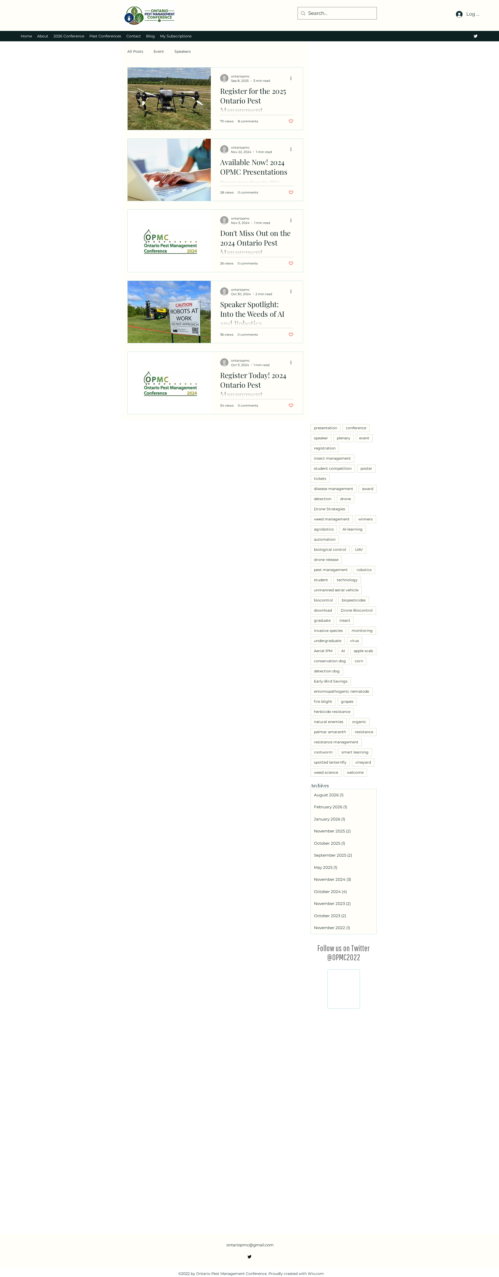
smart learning (355, 752)
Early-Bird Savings (330, 681)
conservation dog (330, 661)
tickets (320, 478)
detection (322, 499)
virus (354, 640)
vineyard (363, 762)
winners (365, 519)
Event (159, 51)
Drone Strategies (329, 509)
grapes (347, 701)
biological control (330, 549)
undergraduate (327, 640)
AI (343, 651)
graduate (322, 620)
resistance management (336, 742)
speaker (321, 438)
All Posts (135, 51)
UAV (359, 549)
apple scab (363, 651)
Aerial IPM (323, 651)
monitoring (362, 630)
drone (345, 499)
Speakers (182, 51)
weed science (326, 772)
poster (366, 468)
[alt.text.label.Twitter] (475, 36)
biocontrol (323, 600)
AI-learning (353, 529)
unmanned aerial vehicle (336, 590)
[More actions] (293, 78)
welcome (355, 772)
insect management (332, 458)
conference (356, 428)
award (367, 488)
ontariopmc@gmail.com (250, 1029)
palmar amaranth (330, 732)
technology (347, 580)
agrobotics (324, 529)
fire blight (323, 701)
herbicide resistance (332, 711)
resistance (364, 732)
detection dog (327, 671)
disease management (333, 488)
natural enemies (328, 721)
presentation (325, 428)
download (323, 610)
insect (344, 620)
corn (359, 661)
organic (359, 721)
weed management (332, 519)
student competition (333, 468)
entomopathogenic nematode (341, 691)
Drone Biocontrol (357, 610)
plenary (343, 438)
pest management (331, 569)
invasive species (328, 630)
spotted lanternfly (330, 762)
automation (325, 539)
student (321, 580)
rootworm (323, 752)
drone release (326, 559)
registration (325, 448)
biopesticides (354, 600)
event (364, 438)
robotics (364, 569)
